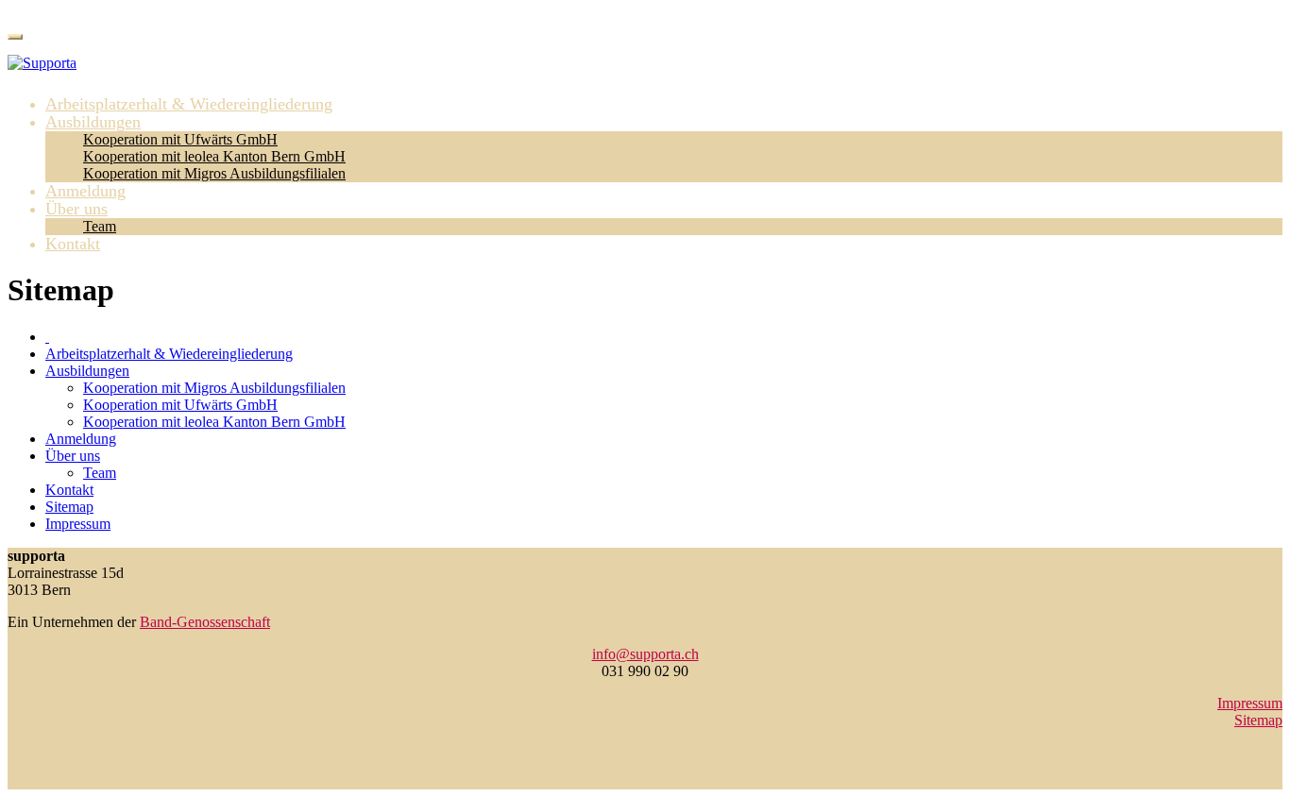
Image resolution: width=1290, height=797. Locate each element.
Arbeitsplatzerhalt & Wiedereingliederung (188, 103)
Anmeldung (85, 190)
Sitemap (69, 507)
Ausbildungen (93, 121)
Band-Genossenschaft (205, 622)
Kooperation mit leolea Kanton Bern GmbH (214, 156)
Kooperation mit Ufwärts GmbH (180, 139)
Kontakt (72, 243)
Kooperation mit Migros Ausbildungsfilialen (214, 173)
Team (99, 226)
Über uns (76, 208)
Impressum (77, 524)
